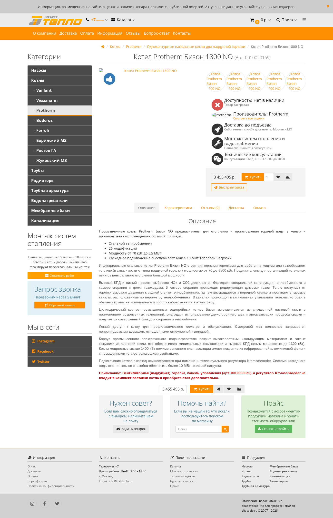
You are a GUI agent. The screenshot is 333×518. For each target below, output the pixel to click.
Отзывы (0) (210, 207)
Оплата (87, 33)
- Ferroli (40, 130)
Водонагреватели (49, 200)
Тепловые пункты (182, 476)
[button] (260, 20)
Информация (109, 33)
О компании (44, 33)
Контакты (182, 33)
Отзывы (133, 33)
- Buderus (42, 120)
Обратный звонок (62, 305)
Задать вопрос (133, 428)
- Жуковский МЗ (49, 160)
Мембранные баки (50, 210)
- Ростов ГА (43, 150)
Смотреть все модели (248, 118)
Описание (146, 207)
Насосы (38, 70)
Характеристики (178, 207)
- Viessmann (44, 100)
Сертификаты (37, 481)
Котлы (37, 80)
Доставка (68, 33)
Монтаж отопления (184, 471)
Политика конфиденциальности (51, 486)
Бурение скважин (183, 481)
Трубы (37, 170)
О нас (32, 466)
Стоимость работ (61, 276)
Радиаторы (43, 180)
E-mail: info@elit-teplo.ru (115, 481)
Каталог (124, 19)
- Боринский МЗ (49, 140)
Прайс (174, 486)
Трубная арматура (50, 190)
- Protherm (43, 110)
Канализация (45, 220)
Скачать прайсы (275, 428)
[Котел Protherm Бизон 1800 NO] (149, 70)
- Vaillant (41, 90)
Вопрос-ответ (156, 33)
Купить (254, 177)
